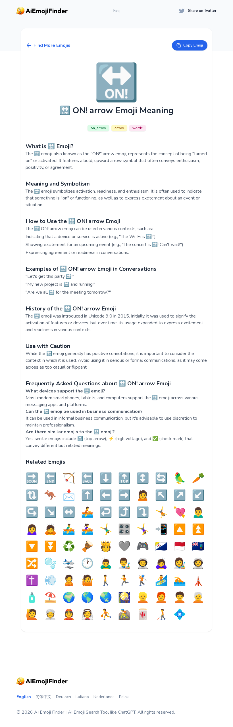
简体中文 (43, 696)
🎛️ (124, 529)
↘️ (50, 512)
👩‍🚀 (198, 563)
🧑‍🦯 (161, 614)
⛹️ (105, 614)
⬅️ (105, 495)
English (23, 696)
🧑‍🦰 (161, 597)
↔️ (69, 512)
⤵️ (142, 512)
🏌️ (142, 580)
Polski (124, 696)
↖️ (161, 495)
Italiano (82, 696)
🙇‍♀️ (161, 563)
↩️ (105, 512)
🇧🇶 (161, 546)
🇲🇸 (198, 546)
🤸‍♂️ (105, 529)
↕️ (142, 478)
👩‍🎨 (179, 563)
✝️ (32, 580)
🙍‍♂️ (198, 512)
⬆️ (87, 495)
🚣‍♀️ (87, 529)
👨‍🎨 (124, 563)
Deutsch (63, 696)
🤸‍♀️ (142, 529)
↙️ (198, 495)
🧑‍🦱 (179, 597)
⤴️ (124, 512)
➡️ (124, 495)
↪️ (32, 512)
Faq (116, 10)
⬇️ (105, 478)
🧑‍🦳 (198, 597)
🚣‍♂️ (69, 529)
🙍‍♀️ (32, 529)
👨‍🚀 (142, 563)
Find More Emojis (52, 45)
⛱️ (50, 597)
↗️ (179, 495)
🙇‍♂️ (105, 563)
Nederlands (104, 696)
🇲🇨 (179, 546)
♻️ (69, 546)
